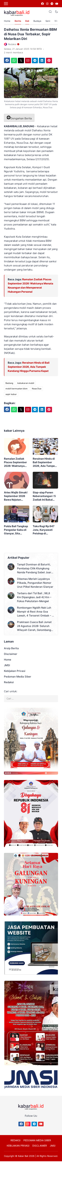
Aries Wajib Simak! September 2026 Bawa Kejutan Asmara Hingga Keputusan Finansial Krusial (16, 496)
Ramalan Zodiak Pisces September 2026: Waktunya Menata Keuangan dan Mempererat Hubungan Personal (16, 462)
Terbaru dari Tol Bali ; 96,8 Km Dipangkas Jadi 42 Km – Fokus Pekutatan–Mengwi (34, 597)
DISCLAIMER (39, 1145)
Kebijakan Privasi (14, 671)
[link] (42, 3)
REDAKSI (15, 1140)
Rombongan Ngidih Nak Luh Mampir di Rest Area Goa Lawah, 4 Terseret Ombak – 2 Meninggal (35, 612)
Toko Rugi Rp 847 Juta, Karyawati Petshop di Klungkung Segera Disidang (44, 530)
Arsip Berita (11, 648)
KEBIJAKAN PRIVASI (18, 1145)
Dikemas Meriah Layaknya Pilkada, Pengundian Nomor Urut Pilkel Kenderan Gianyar (35, 582)
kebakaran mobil (25, 383)
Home (7, 21)
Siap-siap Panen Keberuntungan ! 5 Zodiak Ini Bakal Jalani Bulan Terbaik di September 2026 (45, 496)
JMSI (7, 665)
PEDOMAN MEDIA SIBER (37, 1140)
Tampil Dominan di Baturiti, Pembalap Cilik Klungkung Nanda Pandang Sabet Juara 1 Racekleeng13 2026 (35, 568)
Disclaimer (10, 654)
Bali (27, 21)
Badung (9, 383)
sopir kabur (11, 394)
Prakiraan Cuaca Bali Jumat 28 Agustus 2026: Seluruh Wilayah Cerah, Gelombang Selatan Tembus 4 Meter (34, 626)
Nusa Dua (36, 388)
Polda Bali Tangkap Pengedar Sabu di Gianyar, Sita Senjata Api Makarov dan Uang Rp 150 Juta (16, 530)
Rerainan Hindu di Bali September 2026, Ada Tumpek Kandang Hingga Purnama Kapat (28, 367)
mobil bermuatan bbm (17, 388)
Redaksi (9, 682)
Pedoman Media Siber (17, 676)
